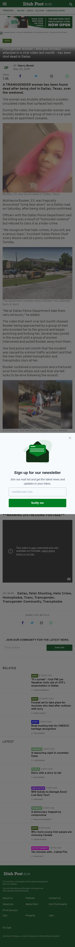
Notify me (37, 502)
